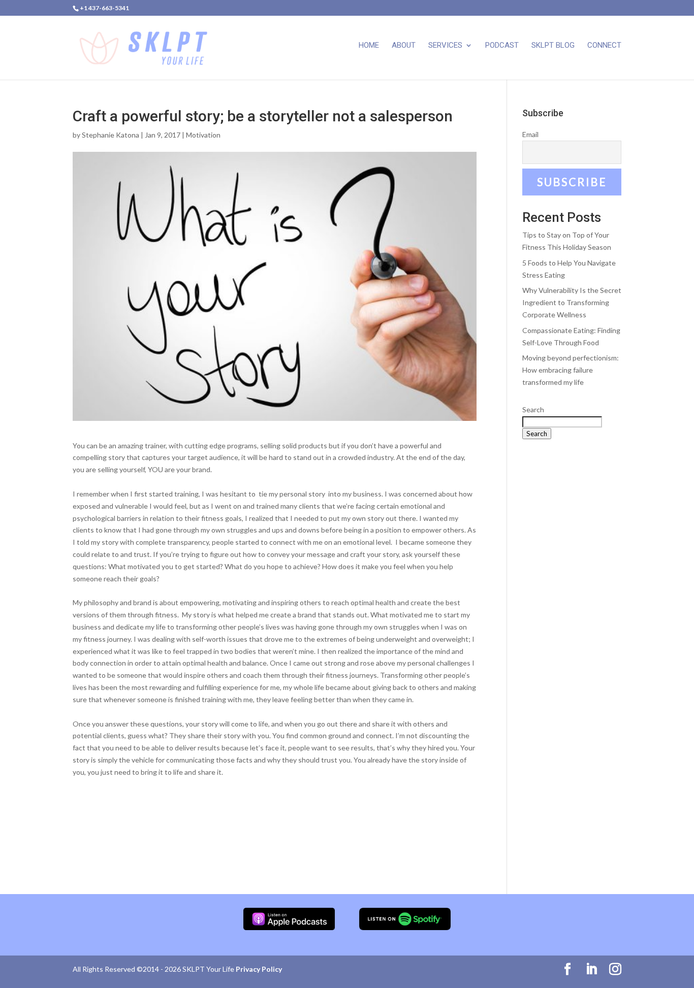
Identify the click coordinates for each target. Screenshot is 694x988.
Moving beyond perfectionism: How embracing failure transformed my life (570, 369)
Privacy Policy (259, 969)
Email (530, 134)
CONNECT (604, 46)
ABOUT (404, 46)
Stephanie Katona (110, 134)
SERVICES (445, 46)
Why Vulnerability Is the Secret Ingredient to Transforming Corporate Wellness (571, 302)
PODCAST (502, 46)
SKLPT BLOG (553, 46)
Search (533, 409)
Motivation (203, 134)
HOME (369, 46)
